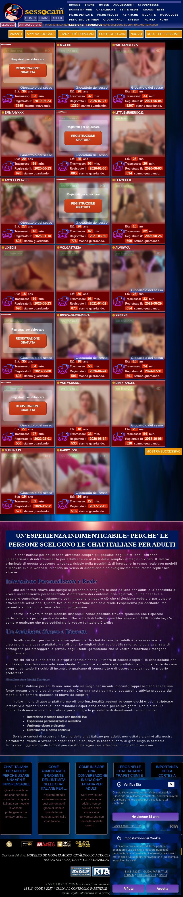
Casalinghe (105, 9)
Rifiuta (128, 888)
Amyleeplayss (17, 180)
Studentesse (148, 4)
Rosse (104, 4)
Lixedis (10, 247)
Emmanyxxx (14, 112)
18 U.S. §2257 (132, 871)
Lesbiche (76, 24)
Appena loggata (40, 34)
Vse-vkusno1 (70, 383)
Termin (129, 875)
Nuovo (136, 34)
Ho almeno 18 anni (146, 816)
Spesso (133, 19)
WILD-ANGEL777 (126, 45)
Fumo (164, 19)
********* (6, 45)
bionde (143, 618)
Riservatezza (146, 875)
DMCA (163, 875)
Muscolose (169, 14)
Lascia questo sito (126, 826)
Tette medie (129, 9)
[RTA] (174, 826)
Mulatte (149, 14)
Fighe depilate (81, 14)
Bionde (74, 4)
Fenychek (123, 180)
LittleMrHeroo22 (129, 112)
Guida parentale (155, 871)
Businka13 (13, 450)
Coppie (57, 18)
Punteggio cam (112, 34)
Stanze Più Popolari (76, 34)
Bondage (95, 24)
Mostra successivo (163, 451)
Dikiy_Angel (125, 383)
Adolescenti (123, 4)
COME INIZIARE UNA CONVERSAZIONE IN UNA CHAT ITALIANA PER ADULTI (91, 778)
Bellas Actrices (57, 860)
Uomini (31, 18)
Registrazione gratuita (28, 70)
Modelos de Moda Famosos (49, 855)
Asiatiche (130, 14)
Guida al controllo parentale (81, 888)
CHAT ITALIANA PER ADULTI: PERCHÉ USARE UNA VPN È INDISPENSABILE (15, 775)
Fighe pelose (107, 14)
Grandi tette (153, 9)
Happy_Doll (69, 450)
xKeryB (121, 315)
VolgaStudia (70, 247)
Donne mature (80, 9)
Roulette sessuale (164, 34)
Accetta (162, 888)
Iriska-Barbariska (75, 315)
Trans (44, 18)
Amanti (16, 34)
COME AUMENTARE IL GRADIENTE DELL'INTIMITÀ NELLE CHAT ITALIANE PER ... (54, 778)
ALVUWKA (122, 247)
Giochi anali (113, 19)
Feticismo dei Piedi (84, 19)
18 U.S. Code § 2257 (38, 888)
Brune (90, 4)
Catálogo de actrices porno (97, 855)
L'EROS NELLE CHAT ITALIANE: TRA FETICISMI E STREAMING (129, 773)
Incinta (149, 19)
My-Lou (65, 45)
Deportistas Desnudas (90, 860)
